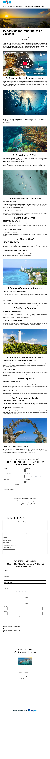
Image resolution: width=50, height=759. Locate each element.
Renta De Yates (6, 542)
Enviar (25, 509)
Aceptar (45, 753)
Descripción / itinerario (9, 489)
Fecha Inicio (6, 479)
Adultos (5, 606)
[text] (14, 482)
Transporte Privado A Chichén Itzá (9, 545)
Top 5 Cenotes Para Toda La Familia (10, 550)
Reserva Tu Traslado (37, 748)
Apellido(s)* (28, 468)
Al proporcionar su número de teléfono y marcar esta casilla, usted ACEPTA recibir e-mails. (30, 503)
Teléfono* (27, 473)
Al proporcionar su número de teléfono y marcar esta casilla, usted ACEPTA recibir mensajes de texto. (20, 503)
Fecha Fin (27, 479)
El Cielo (4, 158)
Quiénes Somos (25, 748)
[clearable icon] (23, 482)
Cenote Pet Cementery (7, 547)
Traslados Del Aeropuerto (8, 538)
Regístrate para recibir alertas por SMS (19, 499)
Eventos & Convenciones (7, 540)
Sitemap (12, 748)
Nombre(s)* (6, 468)
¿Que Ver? (5, 537)
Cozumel (22, 43)
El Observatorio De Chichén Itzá (9, 549)
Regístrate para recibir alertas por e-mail (30, 499)
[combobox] (29, 476)
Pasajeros (17, 484)
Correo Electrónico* (8, 473)
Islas (5, 525)
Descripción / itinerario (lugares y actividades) (13, 616)
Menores (5, 611)
